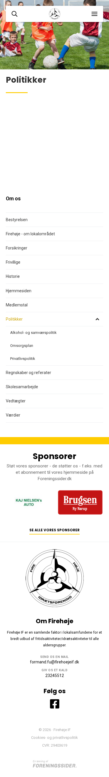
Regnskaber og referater (28, 372)
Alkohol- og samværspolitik (33, 332)
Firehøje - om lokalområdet (30, 234)
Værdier (13, 415)
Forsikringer (16, 248)
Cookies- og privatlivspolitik (54, 737)
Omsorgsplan (21, 345)
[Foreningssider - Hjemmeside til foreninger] (54, 763)
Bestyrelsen (17, 219)
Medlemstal (17, 305)
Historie (13, 276)
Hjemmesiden (18, 290)
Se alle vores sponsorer (54, 530)
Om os (13, 198)
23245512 (54, 675)
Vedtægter (16, 401)
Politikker (14, 319)
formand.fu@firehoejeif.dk (54, 662)
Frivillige (13, 262)
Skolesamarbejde (22, 386)
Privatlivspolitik (22, 358)
